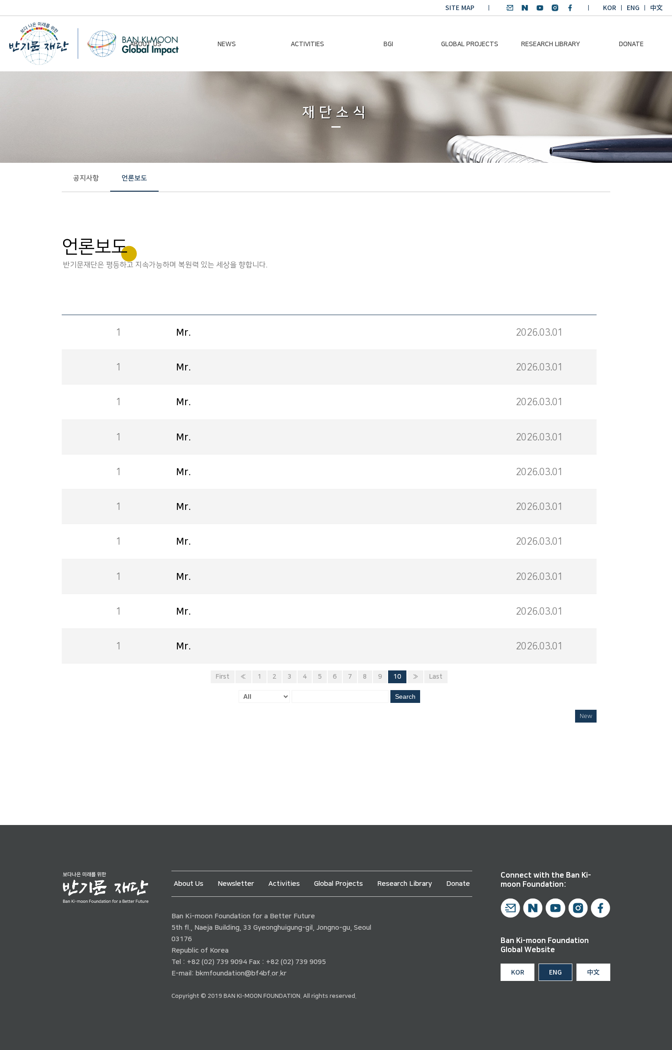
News (227, 44)
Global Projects (469, 44)
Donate (631, 44)
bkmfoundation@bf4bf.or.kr (241, 973)
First (222, 676)
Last (436, 676)
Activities (307, 44)
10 (397, 676)
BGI (388, 44)
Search (405, 696)
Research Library (550, 44)
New (586, 716)
